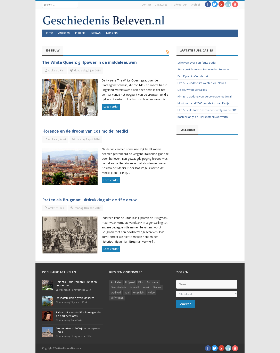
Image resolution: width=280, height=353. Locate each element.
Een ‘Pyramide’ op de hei (193, 76)
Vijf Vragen (117, 297)
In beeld (80, 33)
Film (62, 70)
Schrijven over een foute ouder (197, 62)
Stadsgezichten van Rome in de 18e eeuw (203, 69)
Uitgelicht (139, 292)
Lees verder (111, 106)
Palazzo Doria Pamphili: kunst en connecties (76, 283)
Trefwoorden (179, 4)
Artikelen (64, 33)
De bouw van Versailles (192, 90)
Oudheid (116, 292)
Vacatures (161, 4)
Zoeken (185, 304)
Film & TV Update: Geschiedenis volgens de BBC (207, 110)
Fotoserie (152, 282)
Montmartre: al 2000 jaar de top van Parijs (203, 103)
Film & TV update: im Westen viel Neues (202, 83)
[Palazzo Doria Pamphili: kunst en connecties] (47, 285)
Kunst (63, 139)
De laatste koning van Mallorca (75, 298)
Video (151, 292)
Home (49, 33)
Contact (146, 4)
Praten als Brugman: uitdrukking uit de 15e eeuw (89, 199)
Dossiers (112, 33)
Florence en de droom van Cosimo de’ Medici (85, 131)
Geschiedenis (118, 287)
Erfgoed (130, 282)
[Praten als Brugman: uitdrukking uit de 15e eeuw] (70, 235)
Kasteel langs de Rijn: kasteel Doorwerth (203, 117)
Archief (195, 4)
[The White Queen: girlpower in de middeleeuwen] (70, 97)
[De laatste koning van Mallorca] (47, 301)
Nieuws (96, 33)
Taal (62, 208)
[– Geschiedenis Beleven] (103, 20)
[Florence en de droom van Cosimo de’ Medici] (70, 166)
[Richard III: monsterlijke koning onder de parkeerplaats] (47, 316)
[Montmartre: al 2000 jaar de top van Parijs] (47, 332)
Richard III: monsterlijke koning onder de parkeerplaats (79, 314)
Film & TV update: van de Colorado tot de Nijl (205, 96)
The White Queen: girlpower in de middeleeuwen (89, 62)
